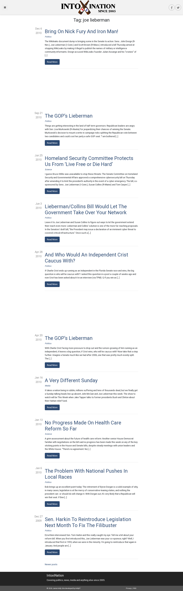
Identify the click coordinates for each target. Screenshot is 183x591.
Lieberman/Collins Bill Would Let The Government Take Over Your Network (86, 209)
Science (48, 169)
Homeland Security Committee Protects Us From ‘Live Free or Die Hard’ (89, 161)
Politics (48, 37)
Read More (52, 62)
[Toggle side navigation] (5, 7)
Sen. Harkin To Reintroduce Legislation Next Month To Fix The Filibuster (88, 522)
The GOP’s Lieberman (68, 116)
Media (47, 386)
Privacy (128, 588)
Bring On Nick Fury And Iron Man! (81, 31)
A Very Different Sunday (71, 380)
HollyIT (77, 588)
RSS (134, 588)
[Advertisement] (91, 89)
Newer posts (51, 564)
